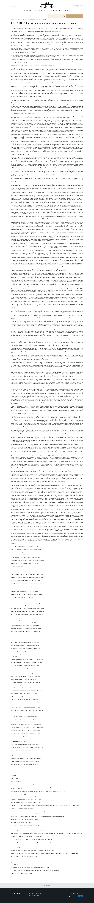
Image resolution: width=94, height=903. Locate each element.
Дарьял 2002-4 (21, 19)
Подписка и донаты (74, 16)
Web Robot (81, 893)
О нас (27, 16)
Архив (22, 16)
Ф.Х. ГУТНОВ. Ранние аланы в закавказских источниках (34, 19)
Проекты (40, 16)
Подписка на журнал (35, 893)
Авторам (33, 16)
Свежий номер (14, 16)
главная (12, 19)
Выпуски (15, 19)
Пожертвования (34, 895)
